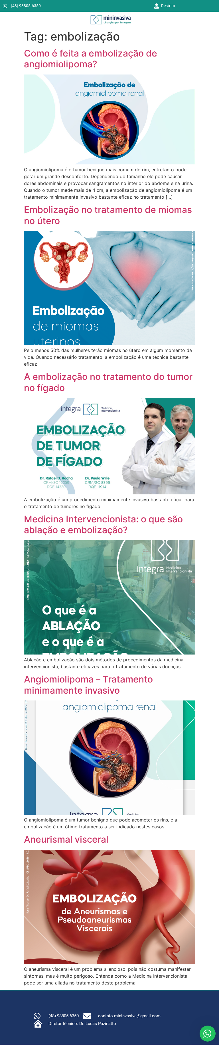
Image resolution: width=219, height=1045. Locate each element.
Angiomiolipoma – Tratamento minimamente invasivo (88, 685)
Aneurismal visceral (66, 839)
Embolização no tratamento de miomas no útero (108, 215)
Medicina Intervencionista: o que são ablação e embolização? (103, 524)
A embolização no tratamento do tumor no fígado (108, 382)
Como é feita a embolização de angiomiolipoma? (90, 59)
